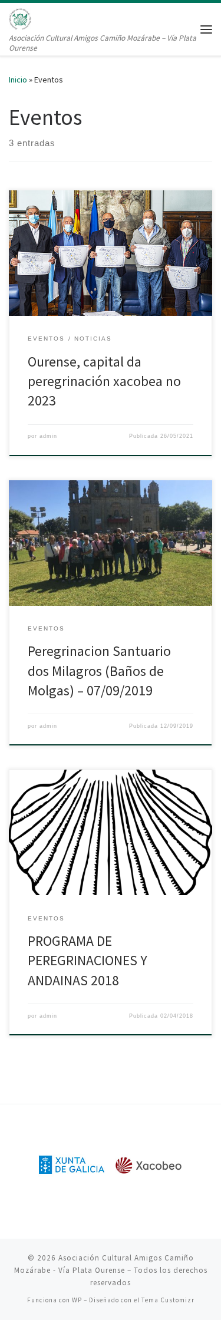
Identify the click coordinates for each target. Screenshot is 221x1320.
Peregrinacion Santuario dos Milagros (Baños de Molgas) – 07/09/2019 (99, 670)
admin (48, 436)
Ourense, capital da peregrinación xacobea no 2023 (104, 381)
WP (77, 1300)
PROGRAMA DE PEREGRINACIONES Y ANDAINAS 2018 (87, 960)
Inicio (18, 79)
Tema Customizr (167, 1300)
